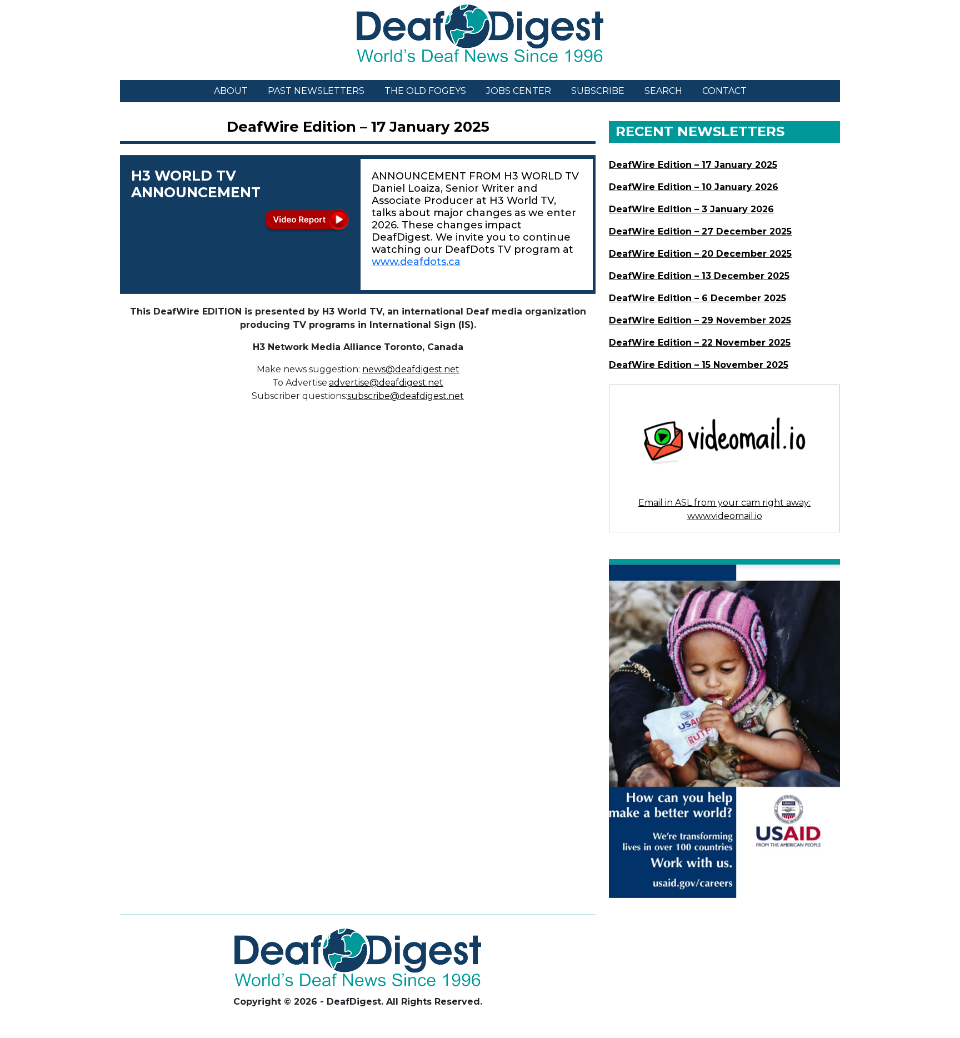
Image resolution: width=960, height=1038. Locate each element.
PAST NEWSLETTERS (316, 91)
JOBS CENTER (518, 91)
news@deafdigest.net (410, 369)
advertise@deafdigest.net (386, 382)
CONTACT (724, 91)
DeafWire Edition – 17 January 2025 (358, 127)
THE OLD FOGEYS (425, 91)
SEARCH (663, 91)
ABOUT (231, 91)
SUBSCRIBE (597, 91)
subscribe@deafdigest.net (405, 396)
